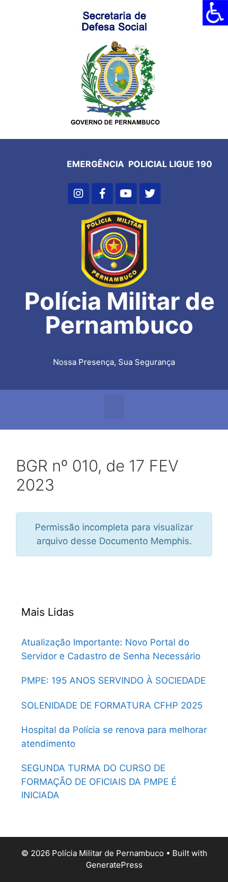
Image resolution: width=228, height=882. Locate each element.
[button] (114, 407)
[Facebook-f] (102, 193)
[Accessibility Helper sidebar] (215, 12)
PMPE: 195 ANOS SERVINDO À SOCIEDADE (113, 680)
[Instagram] (78, 193)
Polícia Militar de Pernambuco (119, 312)
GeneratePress (114, 865)
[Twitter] (150, 193)
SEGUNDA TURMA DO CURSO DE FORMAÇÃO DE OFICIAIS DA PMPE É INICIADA (99, 781)
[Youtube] (126, 193)
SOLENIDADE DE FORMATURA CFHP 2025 (112, 705)
